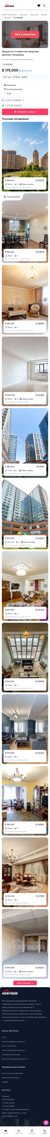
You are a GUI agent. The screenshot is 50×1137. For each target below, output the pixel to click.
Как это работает (9, 1046)
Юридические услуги (10, 1078)
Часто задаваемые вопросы (13, 1050)
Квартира (34, 15)
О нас (4, 1037)
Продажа (23, 15)
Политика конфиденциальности (14, 1059)
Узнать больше (24, 983)
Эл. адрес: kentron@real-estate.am (15, 1109)
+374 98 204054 (13, 105)
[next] (45, 157)
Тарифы (5, 1082)
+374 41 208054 (13, 100)
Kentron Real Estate (9, 15)
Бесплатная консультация (12, 1073)
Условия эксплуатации (11, 1055)
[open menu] (44, 6)
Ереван (44, 15)
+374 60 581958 (8, 1106)
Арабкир (7, 18)
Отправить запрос (26, 112)
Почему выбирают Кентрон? (13, 1042)
